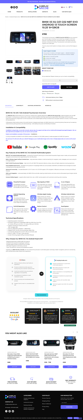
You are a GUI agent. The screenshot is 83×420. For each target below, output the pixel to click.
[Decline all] (79, 418)
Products (20, 11)
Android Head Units (15, 16)
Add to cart (50, 87)
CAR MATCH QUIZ (66, 11)
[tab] (8, 105)
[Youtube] (17, 7)
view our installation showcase (57, 65)
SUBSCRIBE (69, 407)
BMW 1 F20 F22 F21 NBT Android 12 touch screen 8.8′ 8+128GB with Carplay (32, 355)
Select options (51, 366)
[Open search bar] (66, 7)
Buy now (69, 87)
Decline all (76, 418)
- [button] (43, 80)
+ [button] (76, 80)
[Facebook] (14, 7)
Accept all (70, 418)
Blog (54, 11)
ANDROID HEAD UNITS (12, 352)
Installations (32, 11)
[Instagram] (6, 411)
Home (9, 11)
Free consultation (41, 295)
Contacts (45, 11)
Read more (64, 418)
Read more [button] (50, 321)
